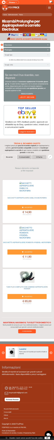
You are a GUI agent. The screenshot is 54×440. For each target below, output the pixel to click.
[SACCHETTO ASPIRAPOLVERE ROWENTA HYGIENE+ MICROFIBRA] (27, 233)
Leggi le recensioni (27, 131)
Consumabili (24, 157)
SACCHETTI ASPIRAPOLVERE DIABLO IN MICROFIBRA (27, 198)
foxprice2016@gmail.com (18, 392)
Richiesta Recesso (12, 399)
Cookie (19, 433)
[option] (27, 352)
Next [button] (51, 352)
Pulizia (21, 15)
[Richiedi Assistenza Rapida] (50, 157)
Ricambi (9, 157)
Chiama (12, 2)
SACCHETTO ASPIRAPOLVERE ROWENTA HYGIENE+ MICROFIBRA (27, 242)
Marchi (6, 418)
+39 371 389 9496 (27, 97)
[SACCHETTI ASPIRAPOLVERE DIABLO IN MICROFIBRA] (27, 189)
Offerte (39, 157)
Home (5, 15)
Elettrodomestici (13, 15)
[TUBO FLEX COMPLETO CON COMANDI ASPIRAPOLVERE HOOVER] (27, 278)
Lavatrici (22, 349)
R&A (33, 433)
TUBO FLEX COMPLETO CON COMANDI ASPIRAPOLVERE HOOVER (27, 287)
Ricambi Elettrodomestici (11, 409)
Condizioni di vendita (9, 433)
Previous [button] (3, 352)
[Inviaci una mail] (3, 2)
